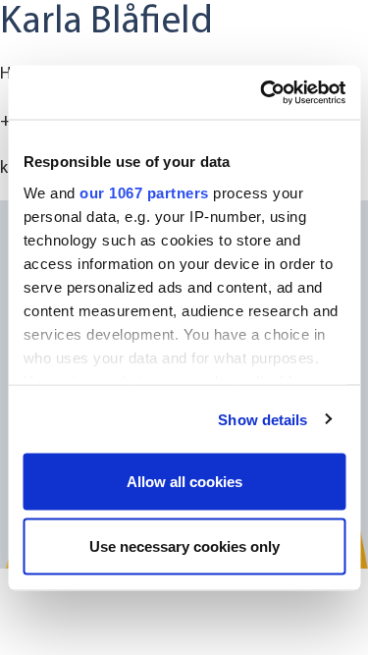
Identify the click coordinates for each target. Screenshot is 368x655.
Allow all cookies (184, 481)
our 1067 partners (144, 192)
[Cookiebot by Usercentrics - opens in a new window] (262, 92)
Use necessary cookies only (184, 545)
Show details (262, 418)
